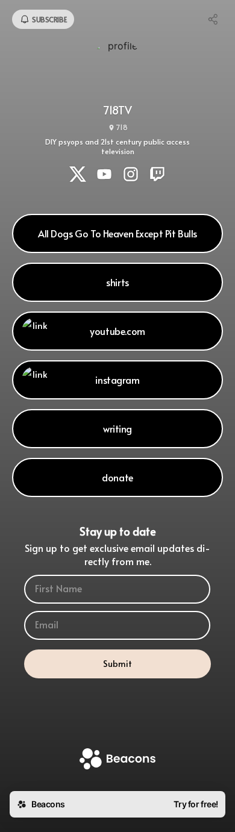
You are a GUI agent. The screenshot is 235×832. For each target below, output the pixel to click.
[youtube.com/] (104, 175)
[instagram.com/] (131, 175)
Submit (117, 663)
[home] (117, 760)
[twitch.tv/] (157, 175)
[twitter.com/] (77, 175)
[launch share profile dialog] (213, 19)
